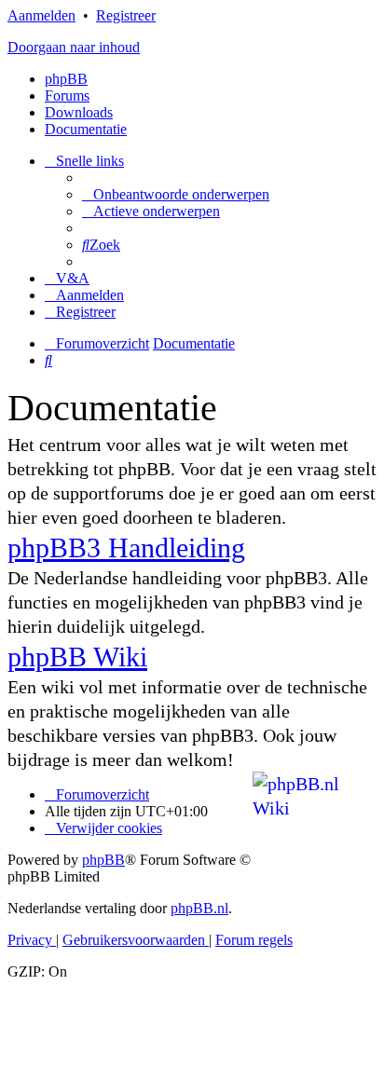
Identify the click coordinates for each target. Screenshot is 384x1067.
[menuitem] (175, 194)
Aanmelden (41, 15)
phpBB (66, 79)
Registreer (126, 15)
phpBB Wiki (77, 656)
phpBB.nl (199, 908)
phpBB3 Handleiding (126, 547)
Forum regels (254, 940)
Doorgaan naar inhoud (73, 47)
